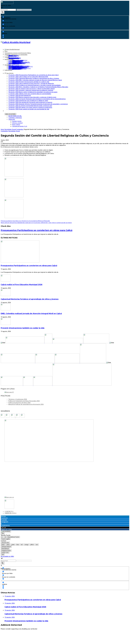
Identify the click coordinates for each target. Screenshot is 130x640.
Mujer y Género (16, 124)
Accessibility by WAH (7, 556)
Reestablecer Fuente (13, 537)
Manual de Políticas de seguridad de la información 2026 (26, 404)
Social (14, 129)
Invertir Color (5, 552)
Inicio (2, 129)
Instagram (4, 522)
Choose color (5, 542)
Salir (3, 533)
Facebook (4, 518)
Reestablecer (5, 548)
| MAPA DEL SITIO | (10, 513)
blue (17, 544)
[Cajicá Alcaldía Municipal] (15, 42)
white (8, 544)
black (3, 544)
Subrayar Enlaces (6, 546)
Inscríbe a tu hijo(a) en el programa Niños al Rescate (25, 221)
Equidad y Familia (16, 121)
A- (2, 537)
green (13, 544)
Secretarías (8, 129)
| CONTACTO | (9, 511)
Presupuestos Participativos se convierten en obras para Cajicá (36, 230)
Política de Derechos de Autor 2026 (19, 402)
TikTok (3, 527)
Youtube (4, 520)
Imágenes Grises (6, 550)
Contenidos (19, 129)
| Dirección (11, 119)
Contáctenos (5, 525)
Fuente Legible (6, 539)
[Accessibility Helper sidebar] (6, 531)
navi (37, 544)
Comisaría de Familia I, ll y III (19, 126)
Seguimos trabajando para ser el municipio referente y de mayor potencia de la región (36, 222)
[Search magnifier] (2, 12)
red (22, 544)
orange (26, 544)
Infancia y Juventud (17, 123)
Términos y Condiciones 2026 (17, 399)
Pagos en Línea (6, 529)
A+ (5, 537)
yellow (32, 544)
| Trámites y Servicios (15, 118)
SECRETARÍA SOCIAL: (15, 116)
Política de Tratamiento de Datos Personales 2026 (24, 401)
